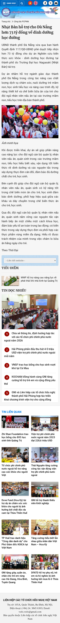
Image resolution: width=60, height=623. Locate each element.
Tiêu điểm (10, 268)
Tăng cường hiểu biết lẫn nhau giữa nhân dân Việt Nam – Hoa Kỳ (44, 541)
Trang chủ (6, 21)
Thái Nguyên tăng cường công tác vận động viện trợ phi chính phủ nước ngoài (44, 470)
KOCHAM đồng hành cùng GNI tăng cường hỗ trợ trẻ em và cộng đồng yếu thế (29, 380)
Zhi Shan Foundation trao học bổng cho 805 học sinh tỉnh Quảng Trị (15, 437)
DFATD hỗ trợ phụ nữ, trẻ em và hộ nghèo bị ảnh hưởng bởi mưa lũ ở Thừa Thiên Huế (44, 577)
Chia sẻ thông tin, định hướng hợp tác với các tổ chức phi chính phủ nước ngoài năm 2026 (29, 337)
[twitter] (50, 3)
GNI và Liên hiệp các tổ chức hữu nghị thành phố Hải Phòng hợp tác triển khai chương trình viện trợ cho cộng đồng (29, 396)
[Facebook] (45, 3)
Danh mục (11, 3)
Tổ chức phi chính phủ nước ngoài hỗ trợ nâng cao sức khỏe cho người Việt (15, 470)
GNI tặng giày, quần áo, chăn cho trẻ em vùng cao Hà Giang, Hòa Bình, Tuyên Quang (15, 577)
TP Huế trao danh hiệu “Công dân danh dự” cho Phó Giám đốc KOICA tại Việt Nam (15, 543)
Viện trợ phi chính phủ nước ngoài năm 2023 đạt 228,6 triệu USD (43, 437)
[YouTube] (56, 3)
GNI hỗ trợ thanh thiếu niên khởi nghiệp (43, 502)
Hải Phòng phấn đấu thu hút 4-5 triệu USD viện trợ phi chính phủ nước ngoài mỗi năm (29, 353)
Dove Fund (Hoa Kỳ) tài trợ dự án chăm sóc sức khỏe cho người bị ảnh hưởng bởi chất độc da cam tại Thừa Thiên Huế (14, 507)
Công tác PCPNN (21, 21)
